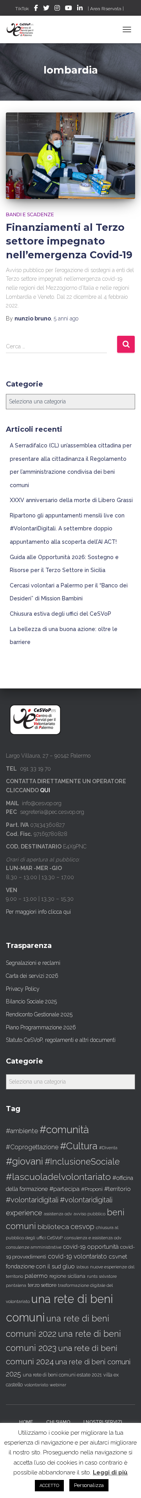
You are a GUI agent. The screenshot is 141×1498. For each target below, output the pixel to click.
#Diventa (108, 1147)
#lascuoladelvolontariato (58, 1176)
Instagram (57, 9)
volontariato (36, 1385)
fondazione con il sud (33, 1266)
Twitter (46, 9)
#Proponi (92, 1189)
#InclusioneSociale (82, 1162)
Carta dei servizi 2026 (32, 976)
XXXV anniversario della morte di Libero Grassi (71, 500)
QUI (45, 790)
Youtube (68, 9)
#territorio (117, 1189)
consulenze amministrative (33, 1247)
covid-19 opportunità (91, 1246)
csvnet (117, 1256)
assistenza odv (58, 1213)
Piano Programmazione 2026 (41, 1027)
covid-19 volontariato (77, 1256)
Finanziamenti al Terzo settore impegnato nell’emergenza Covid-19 (69, 241)
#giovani (24, 1161)
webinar (58, 1385)
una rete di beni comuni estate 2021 (62, 1375)
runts (92, 1276)
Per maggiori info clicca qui (38, 912)
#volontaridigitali (32, 1200)
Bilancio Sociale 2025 (31, 1001)
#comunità (64, 1129)
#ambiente (22, 1131)
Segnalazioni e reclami (33, 963)
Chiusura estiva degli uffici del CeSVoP (60, 614)
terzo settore (42, 1285)
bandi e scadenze (30, 214)
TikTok (22, 8)
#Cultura (79, 1146)
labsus (82, 1266)
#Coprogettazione (32, 1147)
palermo (36, 1275)
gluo (69, 1266)
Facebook (36, 9)
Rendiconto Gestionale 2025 (39, 1014)
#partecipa (64, 1189)
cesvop (82, 1226)
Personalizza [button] (89, 1485)
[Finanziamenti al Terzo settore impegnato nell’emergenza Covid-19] (70, 155)
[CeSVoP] (23, 29)
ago (66, 318)
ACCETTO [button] (49, 1485)
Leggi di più (110, 1472)
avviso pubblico (89, 1213)
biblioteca (53, 1227)
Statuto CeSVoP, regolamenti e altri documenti (61, 1040)
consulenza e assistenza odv (92, 1237)
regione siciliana (67, 1276)
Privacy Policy (23, 989)
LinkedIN (80, 9)
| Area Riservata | (106, 8)
